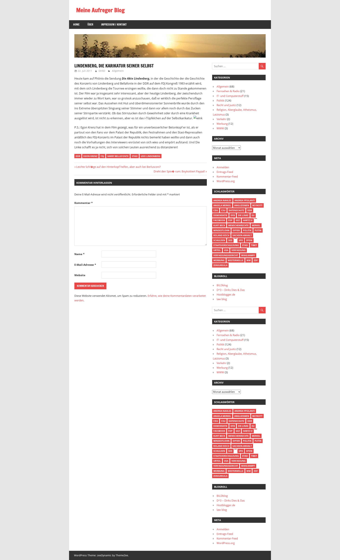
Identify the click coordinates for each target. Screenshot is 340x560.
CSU (223, 210)
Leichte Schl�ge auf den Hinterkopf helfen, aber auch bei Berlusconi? (118, 166)
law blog (222, 299)
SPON (249, 240)
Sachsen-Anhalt (242, 235)
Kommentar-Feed (227, 176)
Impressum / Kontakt (114, 24)
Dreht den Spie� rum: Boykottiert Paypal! (179, 171)
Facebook (219, 220)
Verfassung (238, 250)
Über (90, 24)
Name (79, 254)
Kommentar (83, 203)
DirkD (102, 70)
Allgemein (118, 70)
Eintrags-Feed (225, 172)
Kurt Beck (219, 225)
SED (230, 240)
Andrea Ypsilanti (244, 200)
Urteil (217, 250)
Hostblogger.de (226, 294)
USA (226, 250)
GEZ (238, 220)
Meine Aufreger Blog (100, 10)
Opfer (236, 230)
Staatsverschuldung (226, 245)
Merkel (256, 225)
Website (79, 275)
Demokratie (220, 215)
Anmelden (223, 167)
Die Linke (243, 215)
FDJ (102, 156)
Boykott (257, 205)
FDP (230, 220)
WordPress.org (226, 181)
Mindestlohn (221, 230)
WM (248, 260)
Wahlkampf (248, 255)
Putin (258, 230)
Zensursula (220, 265)
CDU (215, 210)
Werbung (222, 123)
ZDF (256, 260)
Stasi (135, 156)
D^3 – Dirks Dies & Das (231, 290)
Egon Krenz (90, 156)
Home (76, 24)
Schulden (219, 240)
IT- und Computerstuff (230, 96)
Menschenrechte (238, 225)
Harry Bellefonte (118, 156)
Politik (220, 100)
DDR (78, 156)
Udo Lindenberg (150, 156)
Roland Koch (221, 235)
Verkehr (221, 119)
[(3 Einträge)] (255, 218)
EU (253, 215)
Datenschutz (236, 210)
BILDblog (222, 285)
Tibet (254, 245)
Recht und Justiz (226, 105)
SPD (241, 240)
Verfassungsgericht (225, 255)
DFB (233, 215)
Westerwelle (235, 260)
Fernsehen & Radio (228, 91)
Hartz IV (248, 220)
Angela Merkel (222, 205)
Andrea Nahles (222, 200)
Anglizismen (241, 205)
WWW (220, 128)
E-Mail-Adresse (85, 264)
